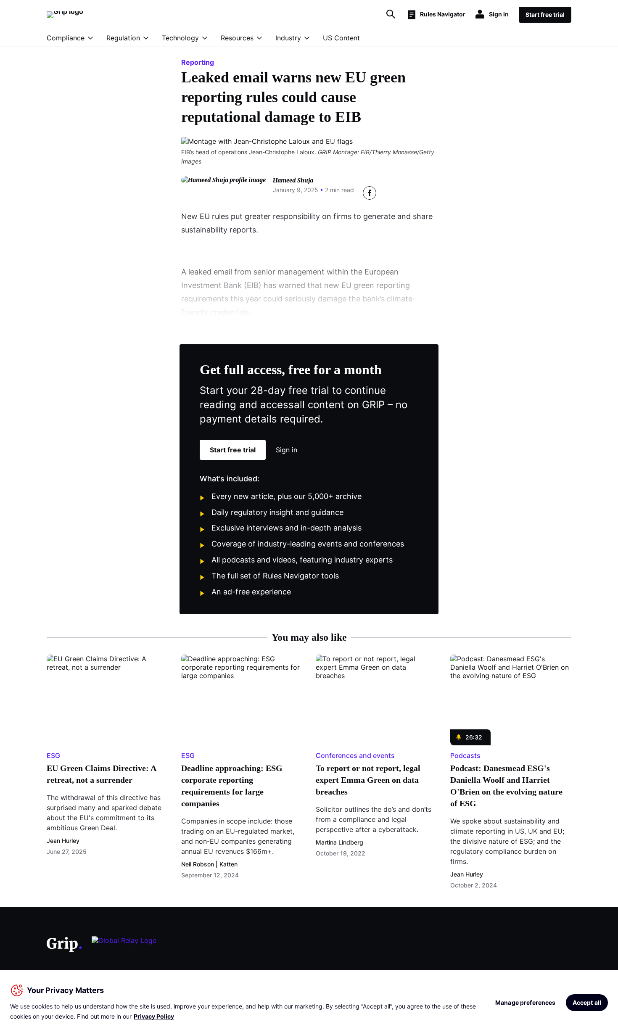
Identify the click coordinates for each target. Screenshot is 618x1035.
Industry (288, 38)
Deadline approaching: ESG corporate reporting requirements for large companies (232, 785)
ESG (53, 755)
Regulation (123, 38)
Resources (237, 38)
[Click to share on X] (389, 193)
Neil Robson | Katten (209, 864)
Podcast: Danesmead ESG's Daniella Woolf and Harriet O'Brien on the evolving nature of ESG (506, 785)
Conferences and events (355, 755)
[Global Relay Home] (124, 944)
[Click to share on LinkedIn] (410, 193)
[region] (309, 1002)
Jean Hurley (63, 840)
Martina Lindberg (339, 842)
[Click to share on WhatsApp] (430, 193)
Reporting (197, 62)
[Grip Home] (64, 944)
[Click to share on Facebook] (369, 193)
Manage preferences (525, 1002)
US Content (341, 38)
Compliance (66, 38)
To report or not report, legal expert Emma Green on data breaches (368, 779)
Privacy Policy (154, 1016)
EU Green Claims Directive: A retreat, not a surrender (101, 773)
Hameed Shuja (293, 180)
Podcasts (465, 755)
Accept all (587, 1002)
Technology (180, 38)
